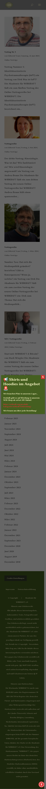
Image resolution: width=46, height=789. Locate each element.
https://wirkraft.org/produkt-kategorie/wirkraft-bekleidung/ (17, 405)
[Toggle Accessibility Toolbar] (41, 784)
